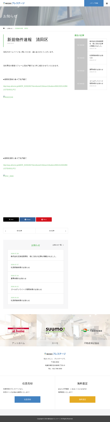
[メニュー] (107, 3)
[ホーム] (4, 28)
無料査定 (82, 399)
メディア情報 (94, 3)
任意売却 (27, 399)
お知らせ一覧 (57, 245)
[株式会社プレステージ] (14, 3)
